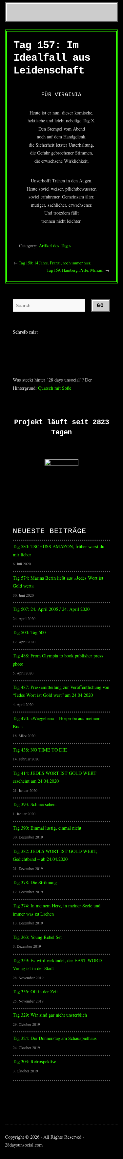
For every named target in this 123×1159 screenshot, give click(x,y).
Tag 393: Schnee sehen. (35, 804)
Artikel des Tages (55, 245)
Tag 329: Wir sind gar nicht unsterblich (50, 1015)
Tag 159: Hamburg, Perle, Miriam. (75, 270)
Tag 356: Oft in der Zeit (35, 991)
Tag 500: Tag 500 (29, 632)
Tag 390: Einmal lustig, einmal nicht (47, 828)
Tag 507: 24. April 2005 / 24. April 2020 (51, 609)
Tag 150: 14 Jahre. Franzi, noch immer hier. (55, 263)
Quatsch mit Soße (54, 388)
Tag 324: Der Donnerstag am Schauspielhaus (55, 1038)
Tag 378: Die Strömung (35, 882)
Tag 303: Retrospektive (34, 1061)
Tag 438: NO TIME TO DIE (40, 750)
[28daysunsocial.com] (61, 1)
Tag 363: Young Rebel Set (37, 937)
